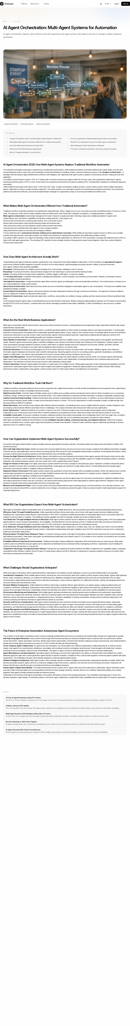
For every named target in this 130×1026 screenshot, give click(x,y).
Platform (24, 4)
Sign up (125, 4)
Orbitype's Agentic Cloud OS (28, 551)
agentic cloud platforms (51, 456)
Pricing (46, 4)
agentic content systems (43, 369)
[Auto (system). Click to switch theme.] (101, 4)
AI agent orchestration (64, 187)
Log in (116, 4)
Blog (5, 21)
